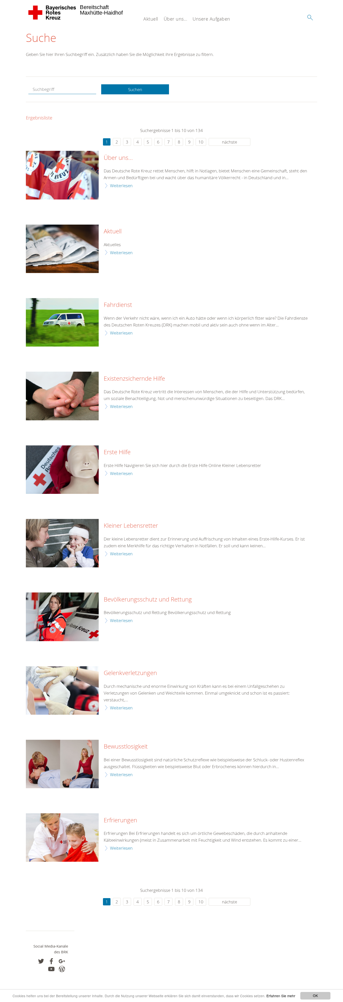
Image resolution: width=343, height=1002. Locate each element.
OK (315, 995)
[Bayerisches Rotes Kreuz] (52, 12)
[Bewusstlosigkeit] (62, 764)
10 (200, 142)
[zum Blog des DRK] (62, 969)
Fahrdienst (118, 305)
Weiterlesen (121, 185)
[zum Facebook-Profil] (41, 961)
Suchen (135, 89)
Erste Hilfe (117, 452)
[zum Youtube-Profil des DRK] (51, 969)
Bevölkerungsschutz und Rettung (148, 599)
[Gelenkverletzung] (62, 690)
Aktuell (150, 19)
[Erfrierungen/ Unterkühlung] (62, 837)
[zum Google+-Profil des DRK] (62, 961)
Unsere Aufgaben (211, 19)
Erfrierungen (120, 820)
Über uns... (175, 19)
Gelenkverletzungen (130, 673)
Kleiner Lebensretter (131, 525)
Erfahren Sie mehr (280, 995)
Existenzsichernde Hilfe (134, 378)
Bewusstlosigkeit (126, 746)
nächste (229, 142)
